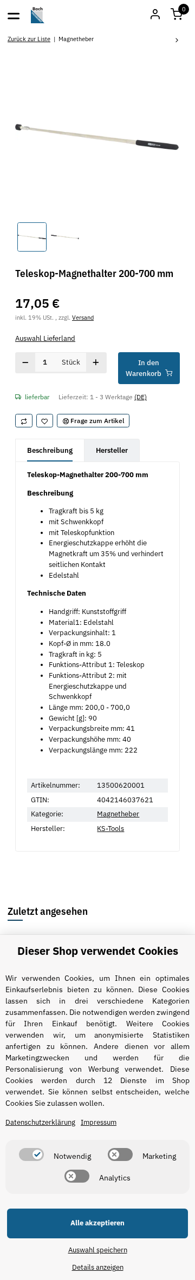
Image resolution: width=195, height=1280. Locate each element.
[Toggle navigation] (14, 15)
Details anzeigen (97, 1267)
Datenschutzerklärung (40, 1122)
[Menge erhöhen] (96, 363)
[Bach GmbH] (38, 15)
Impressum (98, 1122)
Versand (83, 317)
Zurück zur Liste (29, 39)
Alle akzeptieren (97, 1223)
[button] (176, 15)
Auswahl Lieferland (45, 338)
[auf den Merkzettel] (45, 421)
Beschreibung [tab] (50, 450)
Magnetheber (118, 814)
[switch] (31, 1154)
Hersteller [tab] (112, 450)
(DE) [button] (140, 396)
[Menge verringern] (25, 363)
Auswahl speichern (97, 1250)
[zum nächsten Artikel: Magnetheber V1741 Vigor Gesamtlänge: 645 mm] (177, 40)
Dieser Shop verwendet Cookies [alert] (97, 950)
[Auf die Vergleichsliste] (23, 421)
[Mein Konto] (155, 15)
